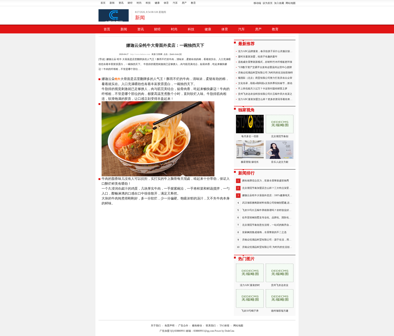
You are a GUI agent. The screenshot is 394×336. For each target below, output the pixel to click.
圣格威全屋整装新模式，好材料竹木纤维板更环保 (265, 61)
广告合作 (183, 325)
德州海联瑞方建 (279, 310)
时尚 (139, 2)
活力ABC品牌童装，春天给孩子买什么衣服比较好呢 (266, 51)
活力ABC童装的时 (250, 285)
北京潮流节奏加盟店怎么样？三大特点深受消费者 (269, 188)
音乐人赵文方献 (279, 162)
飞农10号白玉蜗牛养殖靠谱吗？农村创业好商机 (268, 210)
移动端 (257, 3)
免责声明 (169, 325)
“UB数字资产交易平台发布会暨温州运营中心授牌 (265, 67)
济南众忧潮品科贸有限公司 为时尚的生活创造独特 (265, 72)
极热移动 (197, 325)
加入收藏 (279, 3)
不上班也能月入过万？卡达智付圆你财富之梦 (262, 88)
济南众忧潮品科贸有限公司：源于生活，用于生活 (269, 239)
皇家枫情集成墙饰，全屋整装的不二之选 (264, 232)
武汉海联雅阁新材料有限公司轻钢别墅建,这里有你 (269, 202)
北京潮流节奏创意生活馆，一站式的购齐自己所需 (269, 224)
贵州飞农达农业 (279, 285)
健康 (157, 2)
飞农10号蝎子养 (250, 310)
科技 (148, 2)
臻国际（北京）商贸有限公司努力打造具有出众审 (265, 77)
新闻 (112, 2)
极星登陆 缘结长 (250, 162)
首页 (103, 2)
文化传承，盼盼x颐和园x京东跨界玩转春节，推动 (265, 83)
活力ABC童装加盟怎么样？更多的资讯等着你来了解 (266, 99)
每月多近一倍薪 (250, 136)
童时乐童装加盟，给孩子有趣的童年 (257, 56)
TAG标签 (224, 325)
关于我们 (156, 325)
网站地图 (291, 3)
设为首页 (268, 3)
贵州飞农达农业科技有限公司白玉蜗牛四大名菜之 (265, 93)
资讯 (121, 2)
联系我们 (211, 325)
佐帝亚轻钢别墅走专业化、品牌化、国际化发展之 (269, 217)
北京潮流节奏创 (279, 136)
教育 (193, 2)
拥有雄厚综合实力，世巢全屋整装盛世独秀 (265, 180)
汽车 (175, 2)
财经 (130, 2)
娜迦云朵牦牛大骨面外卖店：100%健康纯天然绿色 (269, 195)
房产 (184, 2)
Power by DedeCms (224, 330)
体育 (166, 2)
